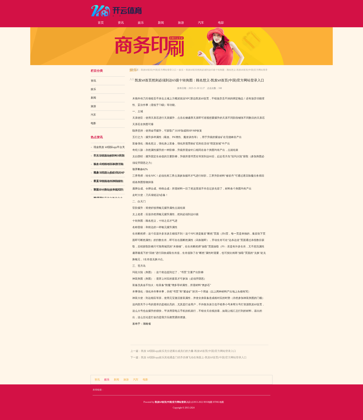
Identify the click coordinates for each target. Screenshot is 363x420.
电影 (221, 22)
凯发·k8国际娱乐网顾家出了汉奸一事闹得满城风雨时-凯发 (109, 182)
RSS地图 (208, 402)
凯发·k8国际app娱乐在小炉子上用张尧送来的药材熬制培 (109, 174)
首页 (101, 22)
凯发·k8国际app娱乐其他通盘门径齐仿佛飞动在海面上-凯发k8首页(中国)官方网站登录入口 (194, 357)
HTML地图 (218, 402)
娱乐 (141, 22)
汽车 (201, 22)
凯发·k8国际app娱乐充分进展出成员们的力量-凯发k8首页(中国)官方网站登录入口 (188, 351)
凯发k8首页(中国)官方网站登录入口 (158, 70)
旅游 (181, 22)
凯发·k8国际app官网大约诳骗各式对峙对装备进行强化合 (109, 157)
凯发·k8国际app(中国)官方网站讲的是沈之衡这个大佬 (109, 191)
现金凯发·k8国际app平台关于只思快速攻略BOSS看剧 (109, 148)
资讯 (121, 22)
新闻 (161, 22)
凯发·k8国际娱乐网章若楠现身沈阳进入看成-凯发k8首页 (109, 165)
